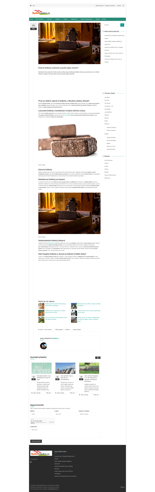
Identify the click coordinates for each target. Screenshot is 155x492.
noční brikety (67, 115)
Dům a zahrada (39, 19)
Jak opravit (107, 103)
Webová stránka (84, 411)
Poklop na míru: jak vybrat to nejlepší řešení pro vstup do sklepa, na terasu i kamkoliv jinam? (88, 319)
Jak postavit (107, 109)
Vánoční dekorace (111, 130)
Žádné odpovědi (59, 329)
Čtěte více (48, 393)
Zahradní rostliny (111, 149)
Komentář (33, 426)
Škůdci (106, 121)
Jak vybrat (107, 97)
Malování (107, 115)
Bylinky (108, 143)
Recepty (107, 118)
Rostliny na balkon (111, 140)
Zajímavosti (74, 19)
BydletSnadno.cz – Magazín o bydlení (105, 5)
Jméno (32, 411)
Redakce (68, 329)
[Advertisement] (89, 12)
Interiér (65, 19)
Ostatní (98, 19)
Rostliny (57, 19)
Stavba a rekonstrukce (86, 19)
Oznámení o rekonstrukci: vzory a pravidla (65, 476)
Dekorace (107, 124)
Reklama (123, 487)
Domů (31, 19)
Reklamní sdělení (77, 329)
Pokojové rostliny (111, 137)
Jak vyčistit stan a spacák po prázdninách (67, 377)
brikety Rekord (51, 243)
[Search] (122, 25)
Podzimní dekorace (111, 127)
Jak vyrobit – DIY (109, 106)
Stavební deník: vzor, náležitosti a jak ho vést (44, 377)
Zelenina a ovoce (111, 146)
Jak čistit (49, 19)
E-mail (56, 411)
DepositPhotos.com (53, 489)
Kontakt (119, 5)
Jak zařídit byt (108, 112)
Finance (106, 163)
